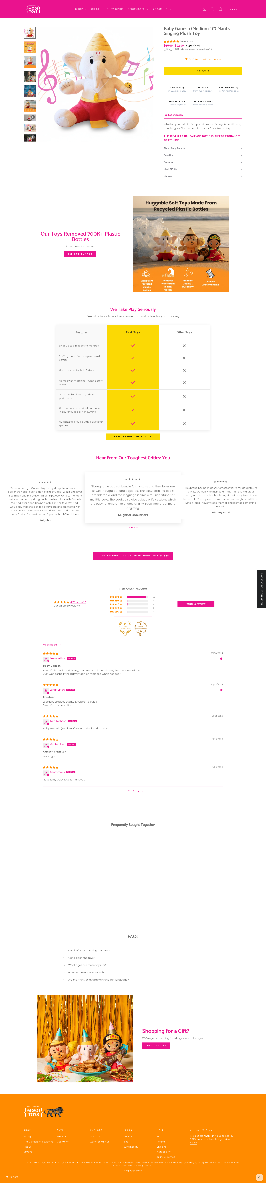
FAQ (159, 1136)
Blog (126, 1141)
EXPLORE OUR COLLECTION (133, 436)
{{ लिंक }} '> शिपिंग (172, 49)
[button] (171, 41)
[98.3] (125, 627)
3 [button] (134, 791)
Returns (161, 1141)
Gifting (27, 1136)
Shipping (161, 1146)
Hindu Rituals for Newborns (38, 1141)
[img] (50, 653)
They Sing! (115, 9)
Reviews (28, 1152)
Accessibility (163, 1152)
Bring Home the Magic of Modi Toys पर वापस (135, 556)
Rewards (61, 1136)
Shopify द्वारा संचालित (133, 1170)
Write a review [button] (196, 604)
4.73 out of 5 (78, 602)
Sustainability (131, 1146)
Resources (137, 9)
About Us (161, 9)
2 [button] (129, 791)
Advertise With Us (99, 1141)
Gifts (95, 9)
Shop (79, 9)
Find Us (28, 1146)
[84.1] (141, 627)
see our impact (80, 253)
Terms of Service (166, 1157)
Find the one (156, 1045)
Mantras (128, 1136)
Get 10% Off (63, 1141)
